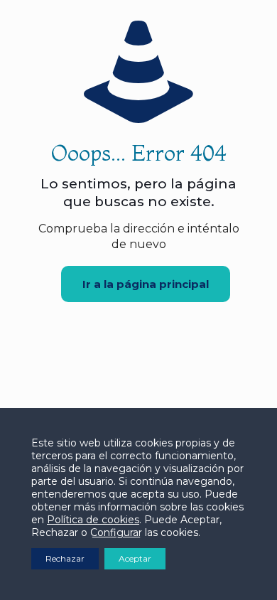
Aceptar (135, 558)
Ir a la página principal (145, 284)
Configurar (116, 532)
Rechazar (65, 558)
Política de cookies (93, 519)
